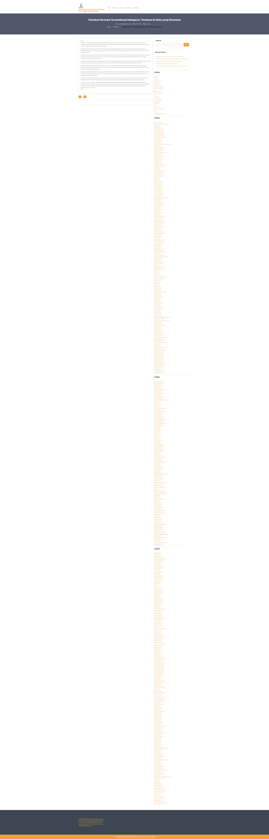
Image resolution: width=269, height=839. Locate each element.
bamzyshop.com (158, 741)
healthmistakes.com (159, 267)
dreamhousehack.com (159, 766)
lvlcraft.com (157, 627)
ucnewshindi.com (158, 151)
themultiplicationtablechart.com (161, 538)
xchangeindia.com (158, 763)
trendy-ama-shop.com (159, 726)
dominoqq (156, 103)
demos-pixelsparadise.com (160, 408)
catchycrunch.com (158, 571)
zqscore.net (157, 282)
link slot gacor (157, 85)
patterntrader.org (158, 270)
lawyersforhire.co (158, 199)
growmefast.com (158, 248)
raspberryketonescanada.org (161, 748)
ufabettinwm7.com (158, 354)
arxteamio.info (157, 288)
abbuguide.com (157, 607)
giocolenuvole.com (158, 598)
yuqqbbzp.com (157, 640)
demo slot (156, 97)
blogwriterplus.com (158, 129)
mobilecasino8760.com (159, 499)
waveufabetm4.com (159, 677)
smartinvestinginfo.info (159, 697)
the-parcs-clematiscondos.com (161, 124)
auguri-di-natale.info (159, 393)
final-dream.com (158, 716)
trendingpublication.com (159, 347)
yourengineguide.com (159, 756)
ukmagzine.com (157, 161)
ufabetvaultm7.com (158, 672)
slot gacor (136, 8)
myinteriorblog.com (158, 736)
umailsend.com (157, 167)
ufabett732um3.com (159, 704)
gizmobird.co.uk (157, 386)
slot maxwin (81, 822)
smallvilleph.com (158, 443)
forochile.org (157, 453)
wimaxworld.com (158, 460)
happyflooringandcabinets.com (161, 256)
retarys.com (157, 169)
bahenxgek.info (157, 141)
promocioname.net (158, 459)
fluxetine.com (157, 497)
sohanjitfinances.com (159, 332)
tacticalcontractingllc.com (160, 337)
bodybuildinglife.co (158, 258)
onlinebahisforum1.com (159, 560)
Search (158, 40)
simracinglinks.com (158, 413)
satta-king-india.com (159, 635)
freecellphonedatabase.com (160, 152)
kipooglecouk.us (158, 506)
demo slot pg (157, 98)
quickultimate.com (158, 322)
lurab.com (156, 795)
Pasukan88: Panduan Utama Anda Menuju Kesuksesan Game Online (171, 66)
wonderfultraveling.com (159, 457)
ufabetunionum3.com (159, 669)
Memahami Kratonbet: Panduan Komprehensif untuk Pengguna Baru (172, 59)
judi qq (155, 78)
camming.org (157, 563)
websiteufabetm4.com (159, 681)
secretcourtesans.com (159, 558)
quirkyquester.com (158, 324)
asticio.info (156, 285)
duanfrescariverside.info (159, 687)
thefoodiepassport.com (159, 511)
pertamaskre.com (158, 142)
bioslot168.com (157, 800)
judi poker (156, 81)
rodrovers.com (157, 632)
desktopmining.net (158, 527)
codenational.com (158, 787)
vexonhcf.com (157, 406)
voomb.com (157, 238)
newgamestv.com (158, 225)
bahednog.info (157, 139)
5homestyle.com (158, 544)
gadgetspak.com (158, 647)
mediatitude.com (158, 410)
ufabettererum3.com (159, 349)
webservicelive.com (158, 803)
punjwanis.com (157, 122)
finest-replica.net (158, 718)
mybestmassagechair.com (160, 494)
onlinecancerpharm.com (159, 251)
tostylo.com (157, 179)
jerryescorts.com (158, 235)
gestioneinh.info (158, 719)
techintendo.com (158, 615)
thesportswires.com (159, 213)
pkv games (84, 820)
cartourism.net (157, 521)
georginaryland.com (159, 484)
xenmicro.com (157, 587)
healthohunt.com (158, 694)
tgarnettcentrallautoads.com (161, 400)
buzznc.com (157, 780)
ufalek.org (156, 253)
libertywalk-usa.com (159, 383)
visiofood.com (157, 729)
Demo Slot (121, 8)
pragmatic (156, 107)
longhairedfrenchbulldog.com (161, 198)
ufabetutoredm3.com (159, 362)
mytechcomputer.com (159, 798)
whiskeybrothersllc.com (159, 371)
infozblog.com (157, 470)
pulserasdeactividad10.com (160, 524)
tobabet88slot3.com (159, 341)
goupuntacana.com (158, 566)
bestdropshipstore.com (159, 618)
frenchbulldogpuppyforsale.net (161, 534)
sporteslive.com (158, 220)
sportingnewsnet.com (159, 216)
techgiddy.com (157, 146)
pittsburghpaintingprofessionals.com (162, 317)
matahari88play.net (158, 203)
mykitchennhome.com (159, 507)
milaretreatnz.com (158, 440)
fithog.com (156, 480)
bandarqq (81, 819)
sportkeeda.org (157, 295)
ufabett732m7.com (158, 728)
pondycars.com (157, 743)
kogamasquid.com (158, 536)
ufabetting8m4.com (159, 667)
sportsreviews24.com (159, 243)
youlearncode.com (158, 603)
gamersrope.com (158, 154)
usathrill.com (157, 751)
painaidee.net (157, 208)
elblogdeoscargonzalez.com (160, 474)
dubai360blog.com (158, 245)
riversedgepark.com (158, 568)
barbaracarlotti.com (159, 526)
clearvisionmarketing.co (159, 711)
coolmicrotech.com (158, 765)
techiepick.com (157, 739)
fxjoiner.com (157, 781)
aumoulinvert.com (158, 509)
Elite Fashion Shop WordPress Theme (132, 837)
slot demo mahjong (158, 88)
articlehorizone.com (159, 639)
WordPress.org (150, 837)
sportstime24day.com (159, 218)
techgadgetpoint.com (159, 240)
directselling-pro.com (159, 792)
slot (155, 95)
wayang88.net (157, 679)
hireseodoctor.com (158, 650)
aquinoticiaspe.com (158, 196)
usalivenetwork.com (159, 147)
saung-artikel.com (158, 189)
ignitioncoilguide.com (159, 797)
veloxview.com (157, 367)
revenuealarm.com (158, 793)
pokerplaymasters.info (159, 134)
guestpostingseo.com (159, 130)
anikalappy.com (157, 684)
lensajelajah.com (158, 581)
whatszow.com (157, 612)
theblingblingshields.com (160, 221)
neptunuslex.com (158, 391)
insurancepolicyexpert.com (160, 420)
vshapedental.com (158, 753)
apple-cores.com (158, 522)
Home (109, 8)
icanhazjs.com (157, 516)
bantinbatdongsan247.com (160, 137)
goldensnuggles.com (159, 172)
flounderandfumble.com (159, 692)
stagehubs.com (157, 553)
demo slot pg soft (158, 93)
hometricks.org (157, 305)
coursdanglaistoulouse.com (160, 390)
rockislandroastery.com (159, 790)
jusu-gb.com (157, 125)
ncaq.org (156, 585)
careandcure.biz (157, 299)
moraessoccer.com (158, 452)
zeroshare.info (157, 437)
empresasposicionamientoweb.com (162, 776)
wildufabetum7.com (158, 372)
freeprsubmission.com (159, 733)
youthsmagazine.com (159, 206)
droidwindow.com (158, 731)
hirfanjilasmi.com (158, 304)
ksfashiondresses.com (159, 268)
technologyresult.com (159, 608)
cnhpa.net (156, 272)
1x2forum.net (157, 555)
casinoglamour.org (158, 539)
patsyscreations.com (159, 576)
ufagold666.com (158, 734)
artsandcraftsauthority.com (160, 802)
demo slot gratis (158, 100)
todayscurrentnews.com (160, 342)
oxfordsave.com (158, 186)
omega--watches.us (159, 396)
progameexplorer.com (159, 788)
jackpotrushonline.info (159, 149)
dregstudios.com (158, 448)
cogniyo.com (157, 300)
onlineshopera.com (158, 588)
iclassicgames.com (158, 188)
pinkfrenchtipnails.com (159, 223)
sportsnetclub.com (158, 183)
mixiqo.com (157, 310)
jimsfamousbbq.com (159, 381)
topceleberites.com (158, 666)
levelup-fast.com (158, 654)
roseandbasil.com (158, 485)
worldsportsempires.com (160, 277)
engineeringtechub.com (159, 233)
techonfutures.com (158, 745)
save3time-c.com (158, 405)
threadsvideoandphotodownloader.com (163, 144)
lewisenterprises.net (159, 592)
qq (154, 90)
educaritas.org (157, 580)
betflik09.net (157, 583)
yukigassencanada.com (159, 637)
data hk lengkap (157, 92)
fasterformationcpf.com (160, 171)
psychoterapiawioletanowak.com (162, 320)
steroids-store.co (158, 477)
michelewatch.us (158, 395)
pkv (155, 105)
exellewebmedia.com (159, 156)
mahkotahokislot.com (159, 250)
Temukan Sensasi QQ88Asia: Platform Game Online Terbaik (170, 56)
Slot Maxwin (129, 8)
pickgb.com (156, 265)
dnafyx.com (157, 597)
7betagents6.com (158, 642)
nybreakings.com (158, 758)
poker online (157, 102)
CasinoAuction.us (158, 504)
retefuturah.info (158, 696)
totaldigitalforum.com (159, 773)
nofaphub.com (157, 573)
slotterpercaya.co (158, 329)
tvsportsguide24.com (159, 241)
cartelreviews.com (158, 620)
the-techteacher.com (159, 768)
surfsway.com (157, 622)
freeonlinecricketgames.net (160, 462)
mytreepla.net (157, 655)
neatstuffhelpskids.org (159, 450)
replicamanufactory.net (159, 659)
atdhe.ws (156, 489)
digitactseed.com (158, 625)
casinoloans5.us (158, 502)
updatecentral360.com (159, 278)
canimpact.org (157, 517)
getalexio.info (157, 290)
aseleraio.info (157, 283)
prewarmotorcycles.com (160, 411)
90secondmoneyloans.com (160, 629)
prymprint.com (157, 293)
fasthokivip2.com (158, 191)
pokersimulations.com (159, 657)
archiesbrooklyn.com (159, 467)
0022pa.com (157, 435)
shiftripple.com (157, 327)
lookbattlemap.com (158, 174)
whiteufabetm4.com (159, 682)
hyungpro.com (157, 214)
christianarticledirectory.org (160, 543)
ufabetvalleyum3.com (159, 366)
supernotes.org (157, 275)
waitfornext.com (158, 709)
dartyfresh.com (157, 590)
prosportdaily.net (158, 721)
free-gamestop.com (159, 157)
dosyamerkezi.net (158, 415)
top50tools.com (158, 427)
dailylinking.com (158, 595)
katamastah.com (158, 280)
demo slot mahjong (158, 86)
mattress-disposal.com (159, 255)
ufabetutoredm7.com (159, 364)
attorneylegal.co (158, 236)
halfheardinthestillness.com (160, 492)
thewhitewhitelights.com (160, 487)
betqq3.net (156, 501)
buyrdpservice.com (158, 176)
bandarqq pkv (85, 824)
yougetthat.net (157, 181)
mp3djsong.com (158, 388)
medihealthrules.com (159, 750)
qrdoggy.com (157, 260)
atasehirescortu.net (158, 231)
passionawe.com (158, 315)
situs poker (89, 825)
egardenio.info (157, 287)
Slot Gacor (115, 8)
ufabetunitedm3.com (159, 357)
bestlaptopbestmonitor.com (160, 482)
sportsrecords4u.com (159, 664)
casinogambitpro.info (159, 132)
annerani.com (157, 432)
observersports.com (159, 193)
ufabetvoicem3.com (159, 676)
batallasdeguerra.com (159, 447)
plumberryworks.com (159, 319)
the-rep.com (157, 428)
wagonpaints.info (158, 708)
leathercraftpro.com (159, 307)
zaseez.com (157, 570)
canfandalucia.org (158, 755)
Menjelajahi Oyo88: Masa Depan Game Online (166, 63)
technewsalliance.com (159, 699)
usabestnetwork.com (159, 164)
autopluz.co (157, 403)
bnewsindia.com (158, 738)
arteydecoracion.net (159, 479)
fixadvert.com (157, 401)
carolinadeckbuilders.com (160, 423)
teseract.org (157, 724)
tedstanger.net (157, 702)
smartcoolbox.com (158, 330)
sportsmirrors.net (158, 228)
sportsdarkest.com (158, 209)
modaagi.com (157, 442)
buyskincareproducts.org (160, 532)
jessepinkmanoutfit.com (159, 166)
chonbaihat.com (158, 472)
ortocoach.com (157, 314)
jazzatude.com (157, 433)
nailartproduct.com (158, 624)
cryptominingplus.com (159, 194)
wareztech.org (157, 162)
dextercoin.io (157, 541)
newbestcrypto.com (159, 184)
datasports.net (157, 230)
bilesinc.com (157, 438)
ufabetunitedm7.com (159, 359)
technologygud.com (158, 262)
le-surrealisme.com (158, 417)
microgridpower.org (158, 309)
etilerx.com (157, 689)
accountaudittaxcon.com (160, 292)
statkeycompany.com (159, 422)
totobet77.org (157, 346)
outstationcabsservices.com (160, 760)
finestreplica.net (158, 691)
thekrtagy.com (157, 761)
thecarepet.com (158, 127)
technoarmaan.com (158, 775)
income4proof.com (158, 578)
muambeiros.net (158, 469)
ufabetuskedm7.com (159, 361)
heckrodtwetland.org (159, 490)
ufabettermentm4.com (159, 351)
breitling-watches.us (159, 398)
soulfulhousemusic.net (159, 334)
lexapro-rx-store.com (159, 531)
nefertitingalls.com (158, 575)
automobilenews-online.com (160, 770)
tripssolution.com (158, 634)
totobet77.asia (157, 344)
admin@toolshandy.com (125, 24)
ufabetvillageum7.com (159, 674)
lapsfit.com (156, 652)
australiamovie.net (158, 385)
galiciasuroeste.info (158, 445)
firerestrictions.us (158, 465)
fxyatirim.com (157, 605)
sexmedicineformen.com (160, 325)
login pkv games (158, 80)
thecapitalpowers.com (159, 339)
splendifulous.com (158, 662)
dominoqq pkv (87, 819)
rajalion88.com (157, 565)
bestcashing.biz (157, 464)
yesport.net (157, 178)
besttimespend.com (158, 297)
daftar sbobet (157, 83)
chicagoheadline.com (159, 561)
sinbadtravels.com (158, 159)
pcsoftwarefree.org (158, 593)
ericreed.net (157, 495)
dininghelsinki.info (158, 686)
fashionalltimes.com (159, 771)
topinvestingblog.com (159, 425)
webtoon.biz (157, 211)
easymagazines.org (158, 302)
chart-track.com (158, 455)
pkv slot (156, 76)
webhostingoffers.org (159, 610)
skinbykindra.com (158, 783)
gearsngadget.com (158, 649)
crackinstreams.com (159, 645)
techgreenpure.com (158, 617)
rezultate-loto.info (158, 660)
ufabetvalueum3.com (159, 671)
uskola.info (156, 706)
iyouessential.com (158, 600)
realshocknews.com (158, 263)
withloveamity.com (158, 602)
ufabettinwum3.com (159, 356)
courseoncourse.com (159, 135)
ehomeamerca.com (158, 613)
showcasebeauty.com (159, 418)
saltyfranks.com (158, 430)
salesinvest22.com (158, 723)
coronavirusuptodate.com (160, 644)
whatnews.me (157, 714)
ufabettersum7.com (158, 352)
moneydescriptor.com (159, 204)
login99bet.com (158, 556)
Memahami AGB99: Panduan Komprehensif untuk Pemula (169, 61)
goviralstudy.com (158, 519)
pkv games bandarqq (159, 108)
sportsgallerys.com (158, 226)
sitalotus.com (157, 273)
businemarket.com (158, 201)
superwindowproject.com (160, 512)
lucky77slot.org (157, 246)
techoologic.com (158, 746)
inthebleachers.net (158, 529)
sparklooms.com (158, 335)
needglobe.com (157, 312)
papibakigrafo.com (158, 514)
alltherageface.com (158, 785)
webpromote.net (158, 475)
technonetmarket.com (159, 701)
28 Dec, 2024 (138, 24)
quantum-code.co (158, 713)
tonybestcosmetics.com (159, 778)
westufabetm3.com (158, 369)
